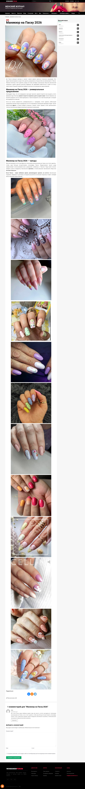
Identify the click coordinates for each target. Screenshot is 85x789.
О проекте (57, 771)
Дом (40, 13)
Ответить (14, 720)
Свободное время (64, 13)
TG (11, 779)
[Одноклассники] (31, 694)
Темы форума (46, 771)
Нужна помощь (34, 775)
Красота (14, 13)
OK (78, 1)
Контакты (67, 1)
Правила (45, 775)
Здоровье (7, 13)
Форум (73, 13)
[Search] (79, 13)
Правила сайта (58, 775)
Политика (57, 773)
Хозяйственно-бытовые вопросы (65, 35)
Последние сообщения (48, 773)
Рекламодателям (70, 773)
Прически (19, 13)
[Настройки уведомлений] (2, 786)
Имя (7, 748)
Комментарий (10, 731)
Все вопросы (34, 771)
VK (75, 1)
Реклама (72, 1)
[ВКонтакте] (28, 694)
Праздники (54, 13)
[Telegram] (35, 694)
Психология (45, 13)
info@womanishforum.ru (72, 775)
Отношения (30, 13)
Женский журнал (14, 6)
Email (33, 748)
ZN (14, 779)
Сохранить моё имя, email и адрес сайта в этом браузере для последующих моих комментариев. (31, 753)
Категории (33, 773)
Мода (24, 13)
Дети (36, 13)
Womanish (11, 1)
